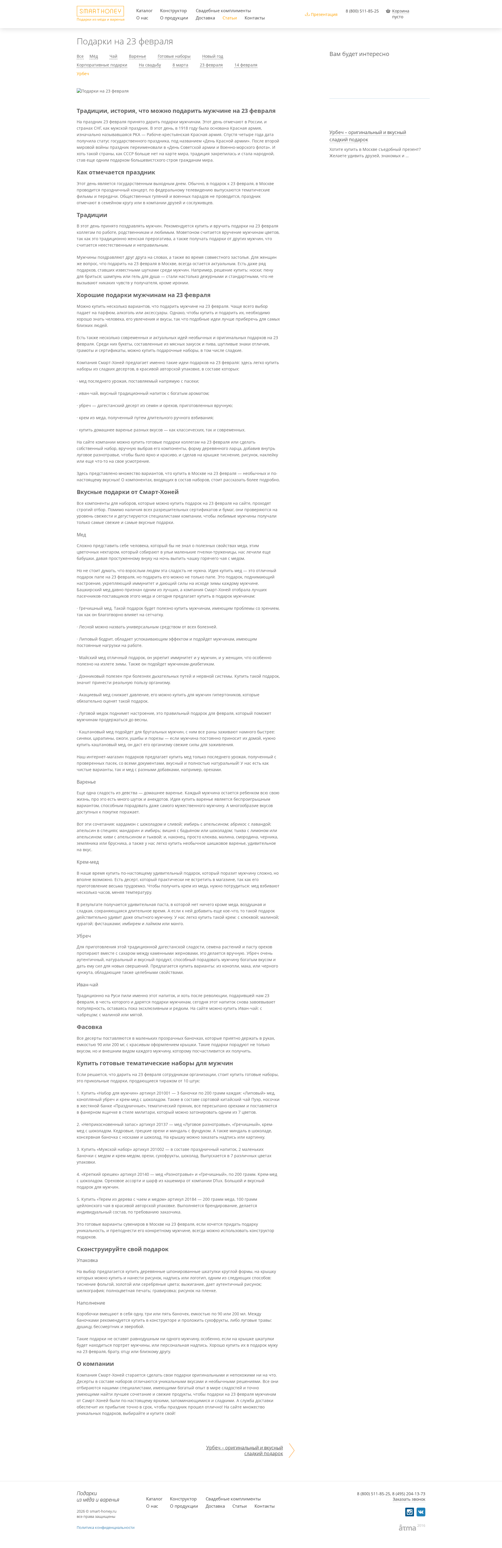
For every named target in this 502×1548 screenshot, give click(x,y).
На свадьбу (150, 65)
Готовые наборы (174, 56)
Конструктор (173, 10)
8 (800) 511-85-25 (362, 11)
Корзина (400, 11)
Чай (113, 56)
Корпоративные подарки (102, 65)
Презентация (324, 14)
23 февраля (211, 65)
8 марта (180, 65)
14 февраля (245, 65)
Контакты (255, 18)
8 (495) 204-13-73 (408, 1493)
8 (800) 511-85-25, (374, 1493)
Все (80, 56)
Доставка (205, 18)
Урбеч (83, 73)
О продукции (174, 18)
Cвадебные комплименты (223, 10)
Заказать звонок (409, 1499)
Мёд (93, 56)
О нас (142, 18)
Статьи (230, 18)
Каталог (144, 10)
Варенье (137, 56)
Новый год (212, 56)
